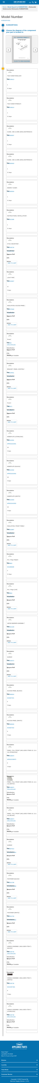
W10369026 (10, 724)
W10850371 (10, 630)
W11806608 (10, 567)
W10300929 (10, 163)
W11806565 (10, 596)
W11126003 (10, 533)
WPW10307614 (11, 852)
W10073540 (10, 309)
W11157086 (10, 251)
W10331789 (10, 882)
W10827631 (10, 698)
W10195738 (11, 1015)
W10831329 (10, 312)
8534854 (9, 593)
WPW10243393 (11, 503)
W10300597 (10, 135)
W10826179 (10, 664)
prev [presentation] (8, 50)
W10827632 (10, 727)
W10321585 (10, 219)
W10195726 (10, 247)
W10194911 (10, 372)
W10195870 (10, 755)
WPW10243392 (11, 473)
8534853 (9, 563)
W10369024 (10, 694)
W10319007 (10, 281)
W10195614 (10, 107)
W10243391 (10, 440)
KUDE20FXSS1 (5, 20)
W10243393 (10, 500)
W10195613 (10, 79)
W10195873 (11, 819)
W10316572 (10, 660)
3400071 (9, 406)
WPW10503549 (11, 920)
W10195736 (10, 983)
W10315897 (10, 529)
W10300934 (10, 191)
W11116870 (10, 376)
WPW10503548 (11, 886)
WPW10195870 (11, 759)
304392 (11, 343)
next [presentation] (35, 50)
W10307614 (10, 848)
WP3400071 (10, 410)
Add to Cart (12, 263)
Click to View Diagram (22, 61)
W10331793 (10, 916)
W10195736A (11, 987)
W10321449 (10, 627)
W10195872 (11, 788)
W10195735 (11, 952)
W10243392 (10, 470)
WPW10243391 (11, 444)
